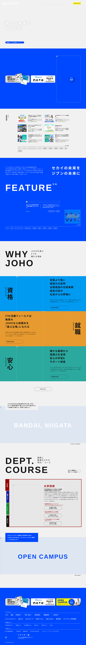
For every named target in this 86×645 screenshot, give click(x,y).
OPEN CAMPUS (78, 575)
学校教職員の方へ (51, 2)
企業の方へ (63, 2)
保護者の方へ (45, 2)
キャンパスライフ (68, 4)
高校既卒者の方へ (38, 2)
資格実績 (55, 4)
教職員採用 (68, 2)
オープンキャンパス (77, 3)
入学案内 (49, 4)
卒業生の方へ (58, 2)
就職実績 (60, 4)
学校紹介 (37, 4)
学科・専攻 (43, 4)
